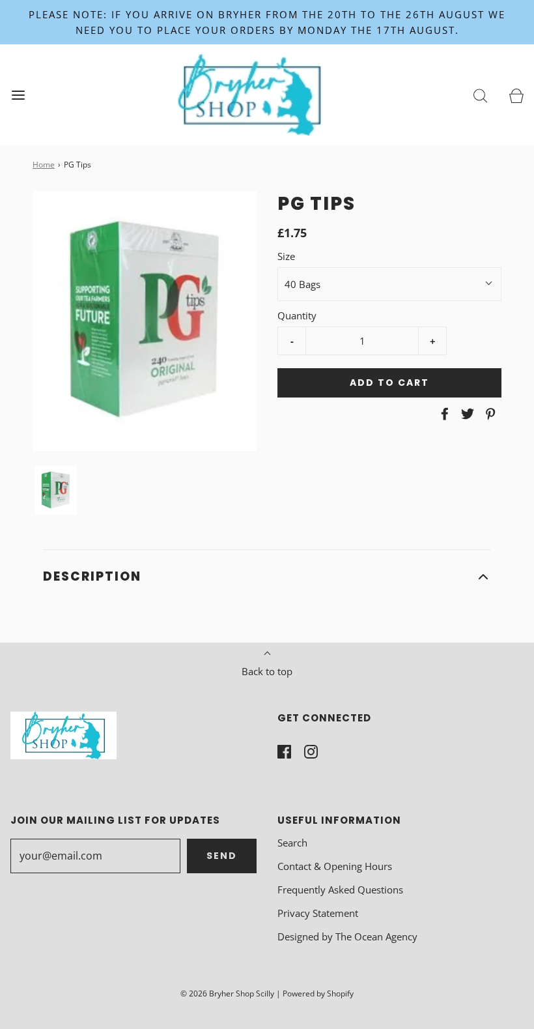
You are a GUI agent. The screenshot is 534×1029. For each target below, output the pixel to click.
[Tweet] (465, 414)
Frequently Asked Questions (340, 889)
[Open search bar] (480, 95)
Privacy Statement (317, 913)
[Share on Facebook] (443, 414)
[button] (56, 490)
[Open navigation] (18, 95)
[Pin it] (488, 414)
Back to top (267, 671)
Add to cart (389, 382)
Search (292, 842)
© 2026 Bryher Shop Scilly (227, 993)
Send (221, 855)
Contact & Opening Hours (334, 866)
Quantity (296, 315)
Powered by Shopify (318, 993)
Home (44, 164)
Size (286, 256)
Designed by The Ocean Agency (347, 936)
